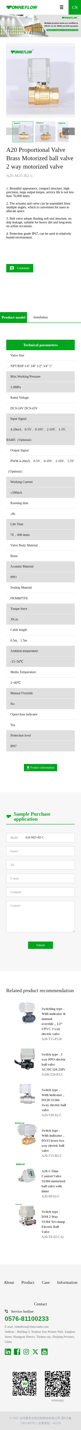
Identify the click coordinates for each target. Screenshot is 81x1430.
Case (46, 1282)
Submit (40, 945)
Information (67, 1282)
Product (27, 1282)
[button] (68, 131)
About (9, 1282)
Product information (41, 767)
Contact (40, 1304)
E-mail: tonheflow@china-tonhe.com (27, 1326)
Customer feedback (22, 269)
